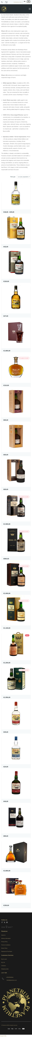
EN (24, 1)
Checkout (3, 965)
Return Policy (4, 948)
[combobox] (24, 1)
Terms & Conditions (5, 945)
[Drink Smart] (7, 926)
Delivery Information (6, 938)
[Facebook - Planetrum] (2, 922)
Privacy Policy (4, 941)
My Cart (3, 962)
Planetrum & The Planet (6, 951)
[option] (28, 1)
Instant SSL (3, 1036)
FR (28, 1)
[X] (4, 922)
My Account (4, 959)
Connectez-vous (18, 2)
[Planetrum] (16, 988)
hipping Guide (5, 969)
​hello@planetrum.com (12, 980)
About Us (3, 935)
